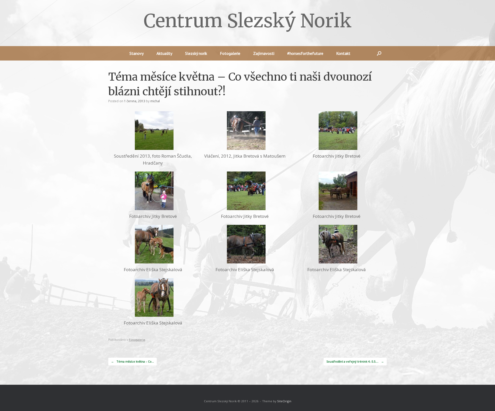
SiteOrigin (284, 401)
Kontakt (343, 53)
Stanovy (136, 53)
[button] (379, 53)
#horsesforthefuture (305, 53)
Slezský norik (196, 53)
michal (155, 101)
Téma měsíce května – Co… (132, 361)
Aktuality (164, 53)
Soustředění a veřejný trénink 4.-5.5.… (355, 361)
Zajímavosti (263, 53)
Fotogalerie (230, 53)
